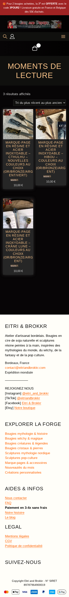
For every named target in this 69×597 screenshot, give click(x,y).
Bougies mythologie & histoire (26, 434)
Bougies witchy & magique (24, 438)
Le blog (10, 517)
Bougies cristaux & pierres (24, 448)
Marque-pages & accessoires (26, 463)
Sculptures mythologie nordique (27, 453)
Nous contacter (16, 498)
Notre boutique (24, 408)
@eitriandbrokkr (28, 398)
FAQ (8, 503)
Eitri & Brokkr (31, 403)
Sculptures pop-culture (21, 458)
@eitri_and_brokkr (35, 393)
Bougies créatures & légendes (26, 443)
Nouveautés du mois (19, 467)
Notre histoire (14, 512)
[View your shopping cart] (34, 48)
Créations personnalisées (23, 472)
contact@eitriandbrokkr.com (25, 368)
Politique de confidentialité (23, 546)
